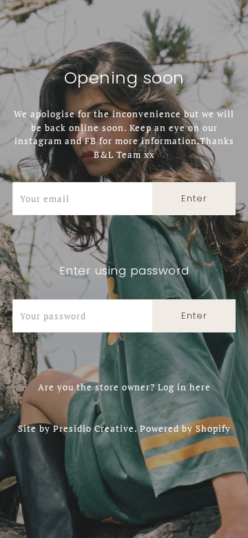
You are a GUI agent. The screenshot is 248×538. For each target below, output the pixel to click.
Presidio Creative (93, 428)
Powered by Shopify (185, 428)
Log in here (184, 387)
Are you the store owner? (124, 387)
